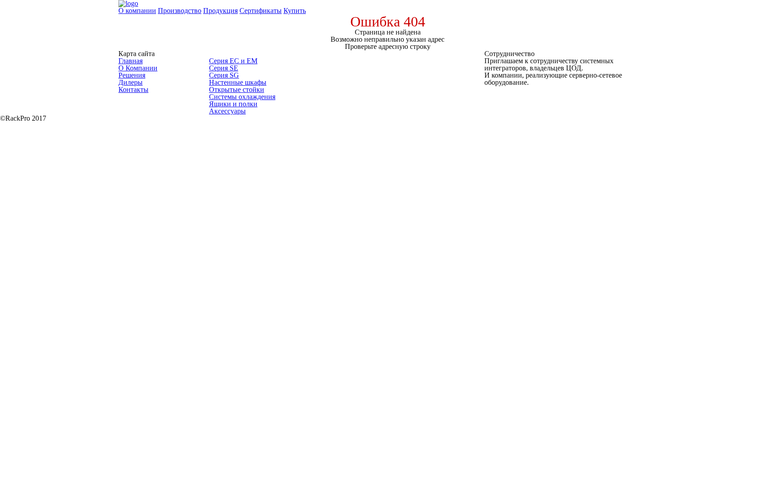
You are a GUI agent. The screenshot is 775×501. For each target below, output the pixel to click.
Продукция (220, 10)
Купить (294, 10)
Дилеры (130, 82)
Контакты (133, 89)
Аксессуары (227, 111)
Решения (131, 75)
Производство (179, 10)
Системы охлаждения (242, 96)
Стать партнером (524, 90)
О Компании (137, 68)
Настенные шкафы (237, 82)
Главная (130, 61)
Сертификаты (260, 10)
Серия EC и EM (233, 61)
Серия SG (224, 75)
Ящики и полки (233, 104)
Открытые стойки (236, 89)
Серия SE (223, 68)
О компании (137, 10)
